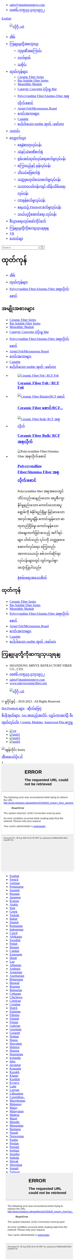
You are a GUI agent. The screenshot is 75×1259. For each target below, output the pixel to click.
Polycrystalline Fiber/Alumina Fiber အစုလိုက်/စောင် (38, 473)
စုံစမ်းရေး (24, 577)
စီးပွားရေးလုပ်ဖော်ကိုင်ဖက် (28, 221)
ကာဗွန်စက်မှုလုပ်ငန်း (31, 200)
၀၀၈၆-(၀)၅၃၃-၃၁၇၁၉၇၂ (27, 9)
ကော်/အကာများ (28, 113)
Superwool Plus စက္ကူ (58, 722)
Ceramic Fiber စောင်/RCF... (40, 408)
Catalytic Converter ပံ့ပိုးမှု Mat (37, 89)
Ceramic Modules (31, 722)
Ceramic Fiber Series (31, 77)
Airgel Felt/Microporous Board (37, 108)
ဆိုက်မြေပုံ (34, 708)
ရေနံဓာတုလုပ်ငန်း (30, 144)
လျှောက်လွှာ (18, 137)
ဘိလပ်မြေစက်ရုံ (29, 172)
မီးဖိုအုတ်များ (11, 715)
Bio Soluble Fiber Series (33, 80)
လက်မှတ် (24, 57)
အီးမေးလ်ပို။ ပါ (12, 756)
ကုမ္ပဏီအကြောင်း (30, 50)
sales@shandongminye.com (27, 5)
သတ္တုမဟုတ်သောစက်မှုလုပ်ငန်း (39, 179)
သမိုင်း (22, 64)
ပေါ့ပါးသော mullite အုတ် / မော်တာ (41, 124)
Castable (23, 119)
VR (12, 233)
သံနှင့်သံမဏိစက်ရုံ (30, 151)
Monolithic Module (30, 84)
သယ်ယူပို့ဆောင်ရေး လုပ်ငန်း (37, 214)
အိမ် (12, 36)
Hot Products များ (13, 708)
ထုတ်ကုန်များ (19, 71)
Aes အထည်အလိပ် (34, 715)
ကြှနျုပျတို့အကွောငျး (24, 43)
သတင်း (15, 131)
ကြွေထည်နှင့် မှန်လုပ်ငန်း (34, 165)
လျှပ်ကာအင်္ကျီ (58, 715)
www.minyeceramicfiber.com (28, 683)
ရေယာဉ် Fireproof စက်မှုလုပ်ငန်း (39, 207)
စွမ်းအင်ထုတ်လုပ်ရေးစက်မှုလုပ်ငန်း (42, 158)
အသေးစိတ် (39, 577)
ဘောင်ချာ (16, 238)
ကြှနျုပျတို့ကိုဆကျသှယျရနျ (29, 228)
